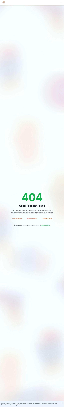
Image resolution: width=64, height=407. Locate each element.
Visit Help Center (47, 218)
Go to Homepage (17, 218)
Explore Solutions (32, 218)
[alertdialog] (32, 404)
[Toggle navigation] (61, 2)
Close (62, 403)
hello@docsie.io (45, 225)
